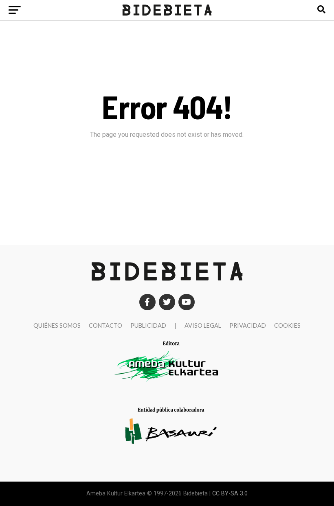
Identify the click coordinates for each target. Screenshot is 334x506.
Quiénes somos (57, 325)
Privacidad (247, 325)
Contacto (105, 325)
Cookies (287, 325)
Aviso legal (203, 325)
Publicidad (148, 325)
